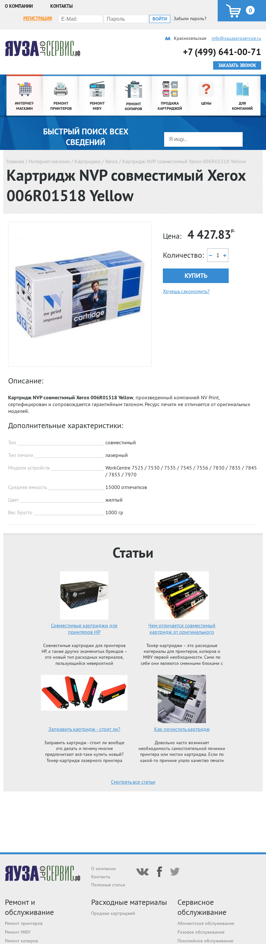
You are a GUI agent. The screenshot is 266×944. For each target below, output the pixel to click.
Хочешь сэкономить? (186, 291)
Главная (15, 161)
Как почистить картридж (182, 729)
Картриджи (88, 161)
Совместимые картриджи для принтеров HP (84, 628)
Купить (196, 275)
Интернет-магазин (49, 161)
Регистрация (37, 18)
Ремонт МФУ (17, 932)
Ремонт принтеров (23, 923)
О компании (19, 6)
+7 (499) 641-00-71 (222, 52)
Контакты (61, 6)
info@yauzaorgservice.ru (236, 38)
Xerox (111, 161)
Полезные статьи (108, 885)
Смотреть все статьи (133, 782)
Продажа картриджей (113, 913)
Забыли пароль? (190, 18)
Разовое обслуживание (200, 932)
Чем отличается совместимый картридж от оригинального (181, 628)
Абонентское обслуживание (205, 923)
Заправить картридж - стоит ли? (84, 729)
